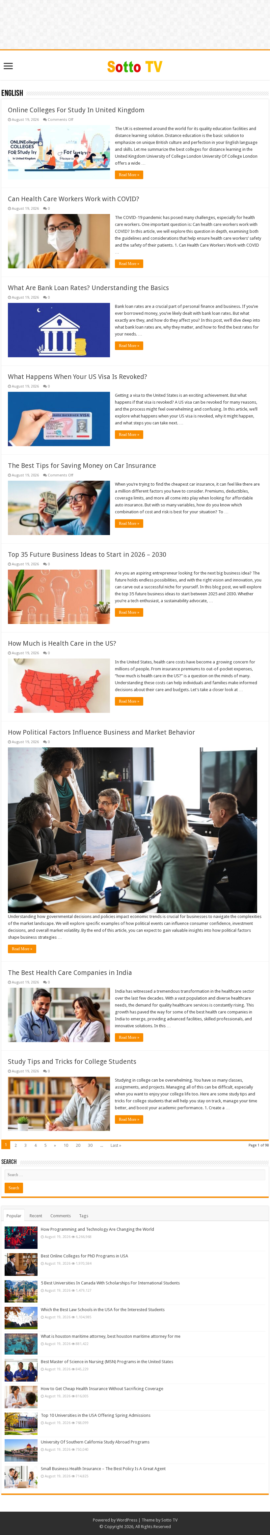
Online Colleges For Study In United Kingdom (76, 110)
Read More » (129, 175)
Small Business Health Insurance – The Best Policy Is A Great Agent (103, 1468)
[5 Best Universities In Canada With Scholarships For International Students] (21, 1291)
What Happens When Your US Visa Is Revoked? (77, 377)
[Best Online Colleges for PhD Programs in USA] (21, 1264)
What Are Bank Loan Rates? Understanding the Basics (88, 288)
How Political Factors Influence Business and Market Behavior (101, 732)
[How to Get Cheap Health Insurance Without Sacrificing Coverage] (21, 1397)
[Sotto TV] (135, 65)
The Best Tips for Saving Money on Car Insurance (82, 466)
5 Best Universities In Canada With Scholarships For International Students (110, 1282)
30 (90, 1145)
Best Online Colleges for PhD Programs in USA (84, 1255)
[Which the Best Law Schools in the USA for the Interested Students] (21, 1318)
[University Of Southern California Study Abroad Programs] (21, 1450)
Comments (60, 1215)
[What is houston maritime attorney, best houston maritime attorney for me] (21, 1344)
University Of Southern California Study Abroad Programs (95, 1442)
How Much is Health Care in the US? (62, 643)
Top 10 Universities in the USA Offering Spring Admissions (95, 1415)
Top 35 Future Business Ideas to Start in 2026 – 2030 (87, 554)
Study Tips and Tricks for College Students (72, 1061)
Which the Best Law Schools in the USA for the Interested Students (103, 1309)
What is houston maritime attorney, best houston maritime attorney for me (110, 1336)
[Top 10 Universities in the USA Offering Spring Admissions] (21, 1424)
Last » (116, 1145)
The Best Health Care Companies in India (70, 973)
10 (66, 1145)
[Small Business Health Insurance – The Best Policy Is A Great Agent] (21, 1477)
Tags (83, 1215)
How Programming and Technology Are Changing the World (97, 1229)
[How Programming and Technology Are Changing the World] (21, 1237)
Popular (14, 1215)
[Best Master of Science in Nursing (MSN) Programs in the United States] (21, 1370)
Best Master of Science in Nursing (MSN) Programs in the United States (107, 1361)
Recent (36, 1215)
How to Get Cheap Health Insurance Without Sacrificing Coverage (102, 1388)
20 (78, 1145)
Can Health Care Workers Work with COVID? (73, 199)
